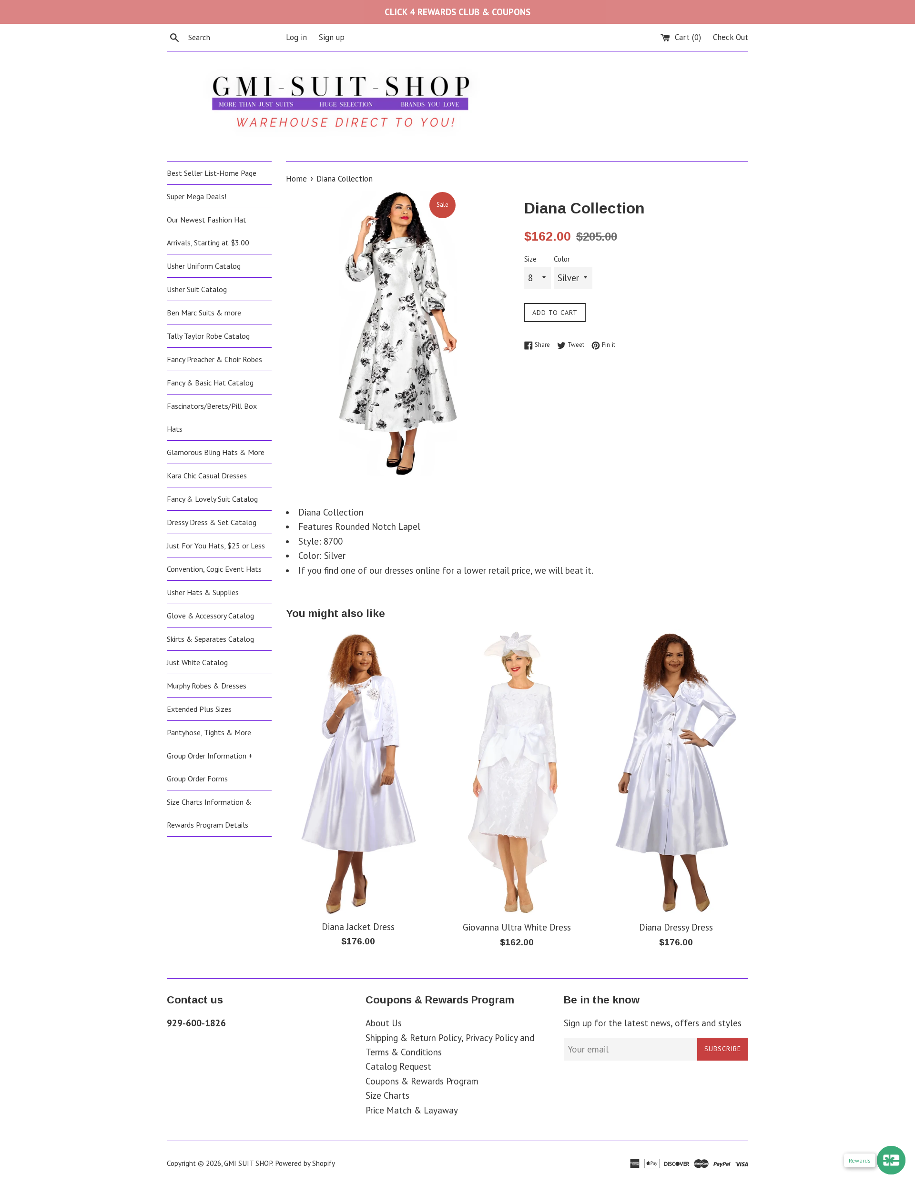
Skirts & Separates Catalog (210, 639)
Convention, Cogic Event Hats (214, 569)
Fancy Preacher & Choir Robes (214, 359)
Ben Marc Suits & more (204, 312)
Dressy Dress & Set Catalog (211, 522)
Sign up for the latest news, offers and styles (653, 1023)
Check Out (730, 37)
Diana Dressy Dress (676, 927)
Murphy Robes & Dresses (206, 685)
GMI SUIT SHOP (248, 1163)
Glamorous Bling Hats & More (215, 452)
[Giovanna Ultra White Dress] (517, 772)
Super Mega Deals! (196, 196)
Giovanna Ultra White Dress (517, 927)
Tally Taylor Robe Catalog (208, 336)
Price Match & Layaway (412, 1110)
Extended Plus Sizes (199, 709)
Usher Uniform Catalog (204, 266)
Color (562, 258)
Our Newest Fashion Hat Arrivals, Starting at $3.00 (208, 231)
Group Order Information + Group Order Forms (210, 767)
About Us (384, 1023)
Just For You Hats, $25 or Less (216, 545)
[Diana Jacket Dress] (358, 772)
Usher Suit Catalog (197, 289)
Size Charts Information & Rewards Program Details (209, 813)
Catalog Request (398, 1066)
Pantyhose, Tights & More (209, 732)
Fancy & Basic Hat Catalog (210, 382)
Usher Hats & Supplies (203, 592)
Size (530, 258)
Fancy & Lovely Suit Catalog (212, 499)
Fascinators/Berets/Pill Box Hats (212, 417)
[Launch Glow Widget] (891, 1160)
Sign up (332, 37)
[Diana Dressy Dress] (676, 772)
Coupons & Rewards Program (422, 1081)
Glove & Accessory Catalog (210, 615)
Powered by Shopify (305, 1163)
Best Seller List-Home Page (211, 173)
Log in (296, 37)
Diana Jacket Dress (358, 926)
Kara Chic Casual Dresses (207, 475)
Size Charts (387, 1095)
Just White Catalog (197, 662)
